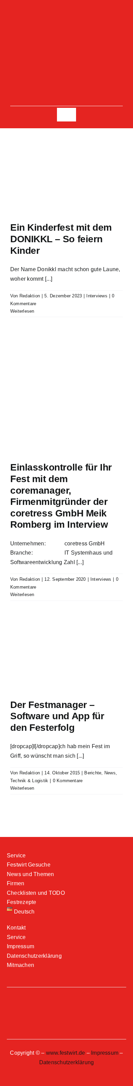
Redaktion (29, 295)
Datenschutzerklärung (66, 1062)
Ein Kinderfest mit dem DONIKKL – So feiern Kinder (61, 239)
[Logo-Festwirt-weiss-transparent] (66, 33)
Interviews (96, 295)
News (110, 772)
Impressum (104, 1053)
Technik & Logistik (29, 780)
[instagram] (66, 15)
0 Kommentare (68, 780)
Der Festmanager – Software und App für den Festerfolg (57, 716)
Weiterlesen (22, 311)
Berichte (92, 772)
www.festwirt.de (65, 1053)
